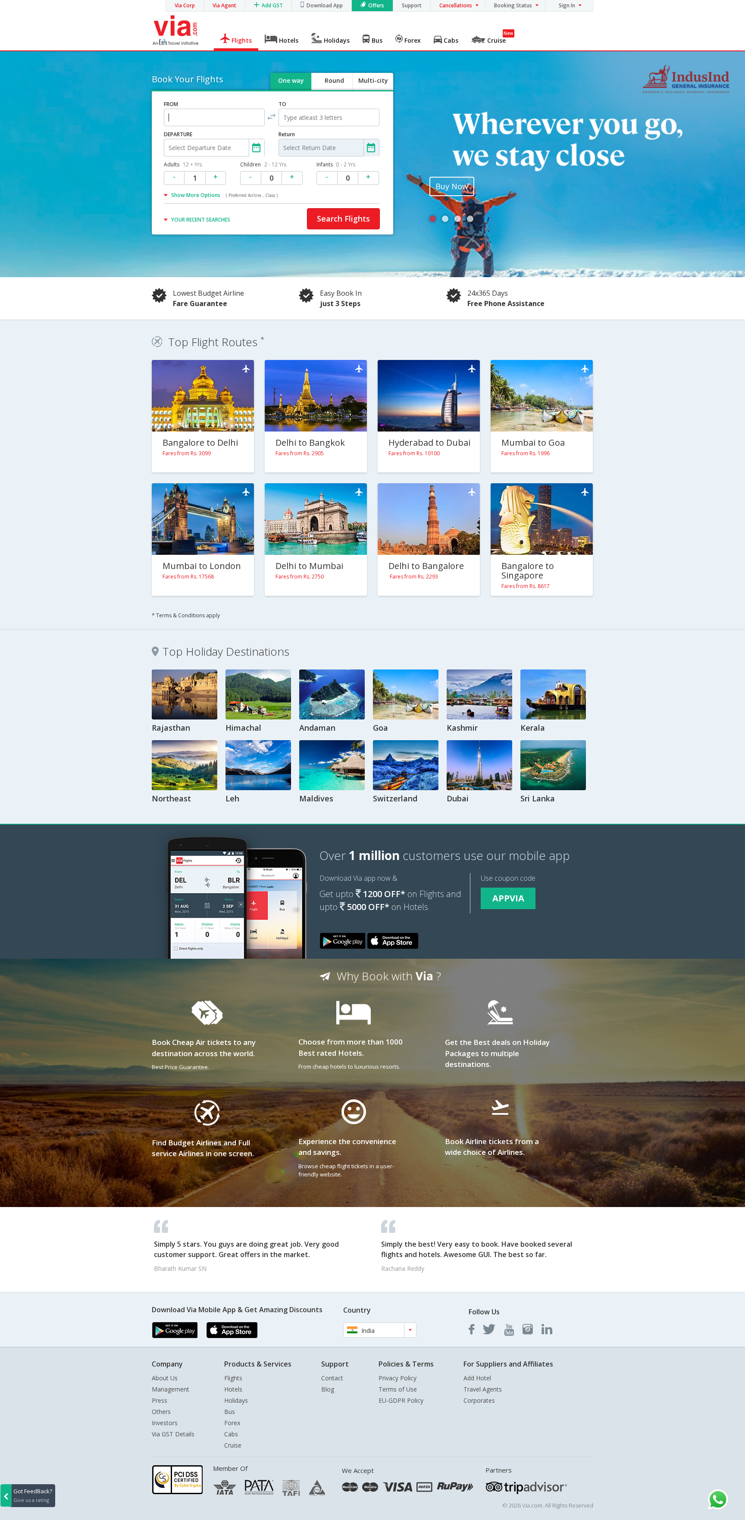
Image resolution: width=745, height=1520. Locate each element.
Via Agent (224, 5)
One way (291, 80)
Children (263, 164)
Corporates (479, 1400)
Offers (376, 5)
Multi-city (373, 80)
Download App (325, 5)
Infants (335, 164)
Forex (232, 1423)
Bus (229, 1411)
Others (161, 1411)
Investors (165, 1423)
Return (287, 134)
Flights (233, 1378)
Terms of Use (398, 1389)
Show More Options (224, 195)
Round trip (334, 87)
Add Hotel (477, 1378)
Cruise (232, 1445)
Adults (183, 164)
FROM (171, 104)
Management (170, 1389)
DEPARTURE (178, 134)
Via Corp (185, 5)
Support (412, 5)
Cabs (231, 1434)
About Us (165, 1378)
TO (282, 104)
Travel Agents (482, 1389)
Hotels (233, 1389)
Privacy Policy (397, 1378)
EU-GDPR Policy (401, 1400)
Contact (332, 1378)
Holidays (236, 1400)
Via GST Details (173, 1434)
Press (159, 1400)
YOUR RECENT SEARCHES (200, 219)
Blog (327, 1389)
